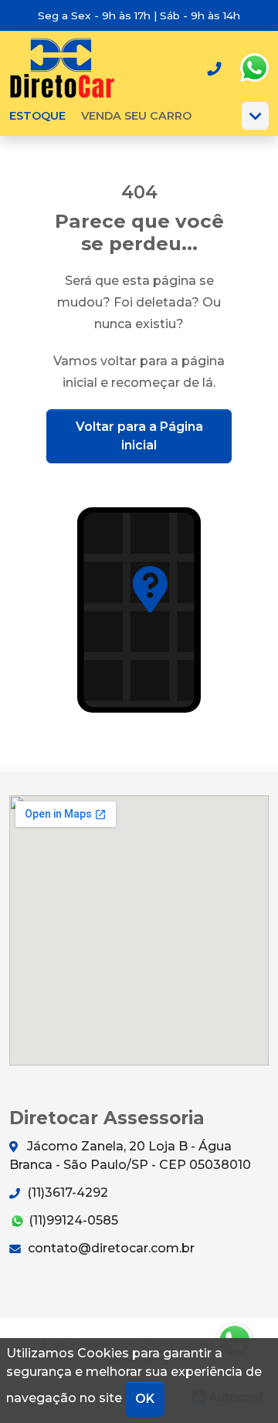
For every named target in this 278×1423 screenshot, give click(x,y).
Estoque (37, 116)
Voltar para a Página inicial (139, 435)
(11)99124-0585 (71, 1220)
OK (144, 1398)
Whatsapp (254, 68)
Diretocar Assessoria (62, 68)
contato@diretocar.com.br (110, 1248)
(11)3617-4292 (66, 1192)
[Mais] (255, 116)
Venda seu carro (136, 116)
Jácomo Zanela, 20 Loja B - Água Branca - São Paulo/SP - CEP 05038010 (130, 1155)
